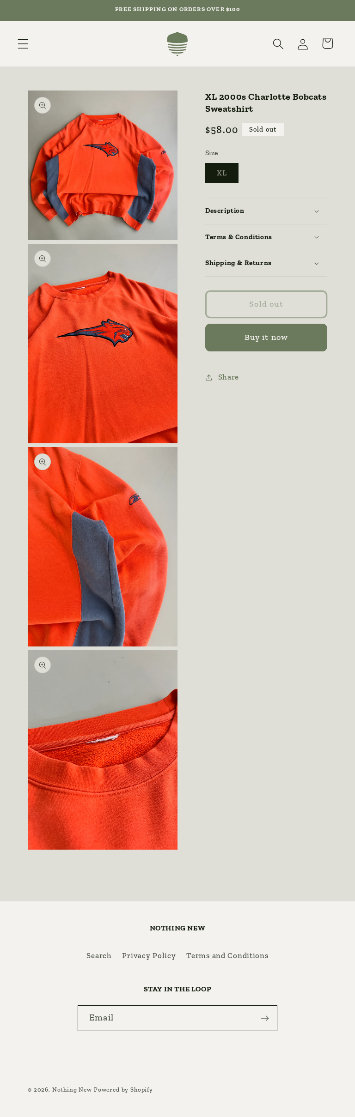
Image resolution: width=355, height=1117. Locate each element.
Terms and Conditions (227, 955)
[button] (23, 43)
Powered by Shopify (123, 1089)
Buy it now (266, 337)
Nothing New (72, 1089)
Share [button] (228, 376)
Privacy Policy (149, 955)
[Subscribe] (264, 1018)
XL (228, 175)
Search (98, 955)
